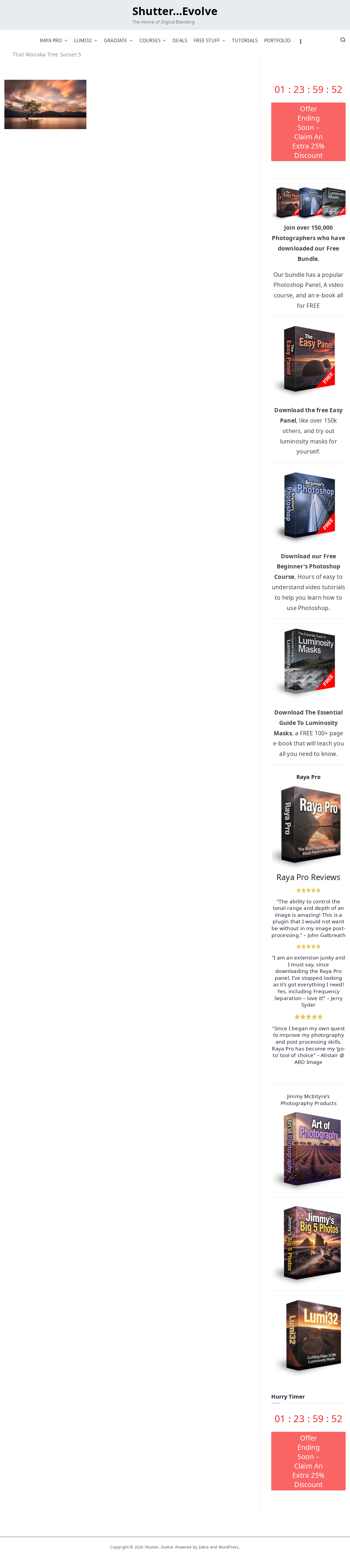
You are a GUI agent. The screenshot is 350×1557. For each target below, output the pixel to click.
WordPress (228, 1547)
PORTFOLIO (277, 40)
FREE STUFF (207, 40)
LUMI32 (83, 40)
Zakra (204, 1547)
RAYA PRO (51, 40)
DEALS (180, 40)
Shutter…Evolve (175, 10)
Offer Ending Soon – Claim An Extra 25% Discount (308, 132)
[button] (65, 40)
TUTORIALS (245, 40)
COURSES (150, 40)
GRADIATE (115, 40)
